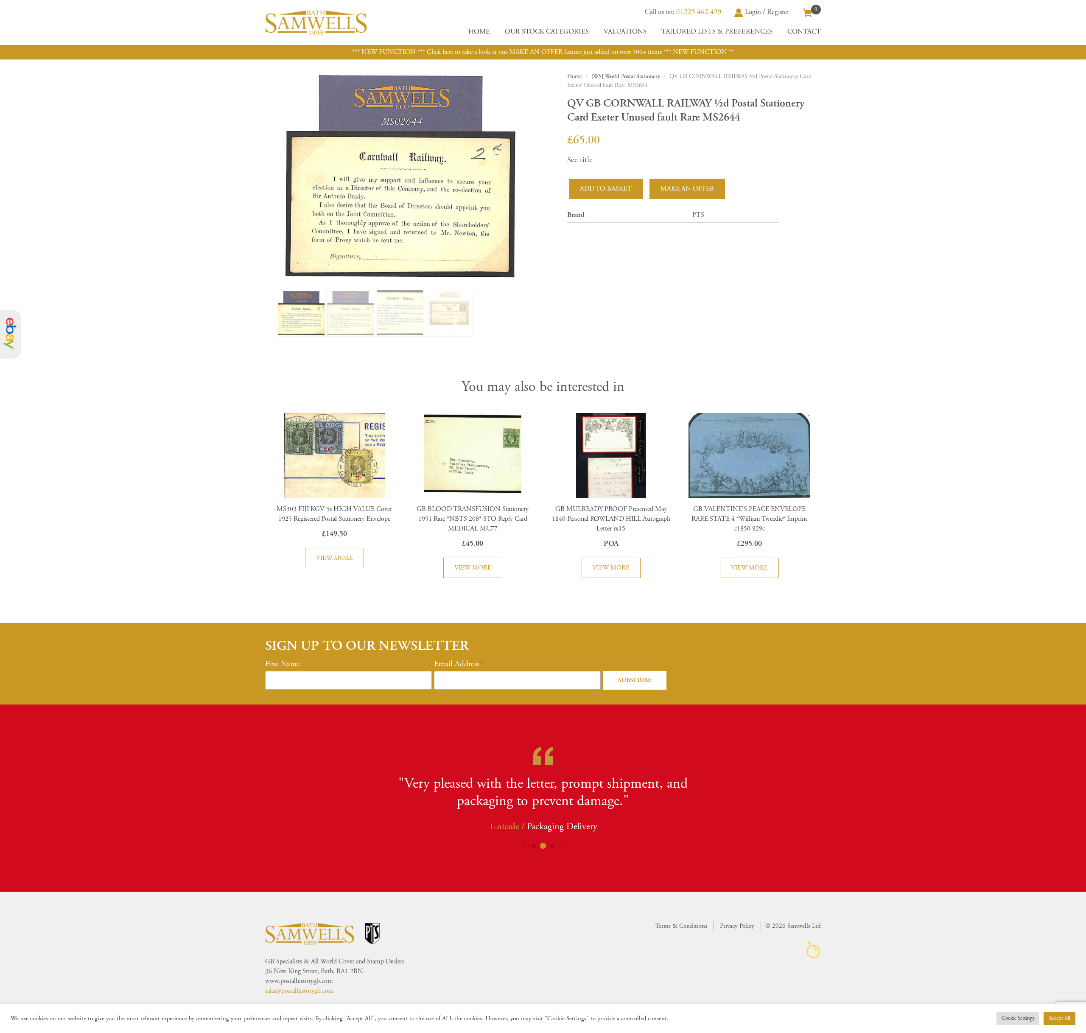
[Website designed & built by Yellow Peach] (813, 949)
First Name (282, 664)
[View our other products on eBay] (10, 334)
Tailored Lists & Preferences (717, 31)
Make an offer (687, 188)
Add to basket (606, 188)
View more (334, 558)
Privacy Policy (737, 926)
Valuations (625, 31)
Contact (804, 31)
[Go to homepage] (316, 22)
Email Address (456, 664)
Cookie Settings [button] (1018, 1018)
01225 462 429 (699, 12)
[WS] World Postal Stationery (625, 76)
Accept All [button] (1059, 1018)
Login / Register (767, 12)
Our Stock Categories (547, 31)
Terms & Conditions (681, 926)
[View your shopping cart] (807, 12)
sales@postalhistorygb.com (299, 990)
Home (479, 31)
